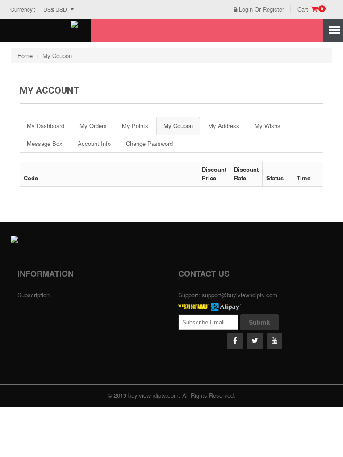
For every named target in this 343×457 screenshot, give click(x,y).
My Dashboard (45, 125)
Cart (310, 9)
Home (25, 55)
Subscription (33, 295)
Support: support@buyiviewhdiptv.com (227, 295)
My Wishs (267, 125)
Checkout (302, 43)
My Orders (93, 125)
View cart (264, 43)
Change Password (149, 143)
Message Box (45, 143)
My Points (135, 125)
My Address (223, 125)
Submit (259, 322)
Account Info (94, 143)
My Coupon (178, 125)
